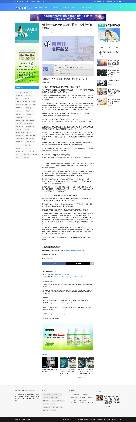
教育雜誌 (20, 117)
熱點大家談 (30, 135)
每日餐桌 (20, 132)
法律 (69, 7)
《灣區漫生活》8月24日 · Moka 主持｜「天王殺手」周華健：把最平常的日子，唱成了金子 (86, 372)
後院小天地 (20, 114)
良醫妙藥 (20, 148)
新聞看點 (30, 120)
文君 (28, 117)
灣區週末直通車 (48, 407)
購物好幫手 (20, 151)
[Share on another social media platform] (92, 263)
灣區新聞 (49, 258)
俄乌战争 (20, 95)
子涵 (32, 104)
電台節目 (89, 7)
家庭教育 (20, 107)
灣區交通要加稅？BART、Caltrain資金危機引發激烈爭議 (114, 62)
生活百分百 (30, 141)
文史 (78, 7)
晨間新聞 (30, 126)
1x (66, 71)
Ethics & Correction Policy (115, 419)
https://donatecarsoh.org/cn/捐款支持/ (73, 250)
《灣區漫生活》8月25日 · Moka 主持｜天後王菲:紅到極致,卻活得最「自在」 (68, 371)
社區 (83, 7)
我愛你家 (30, 114)
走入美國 (30, 151)
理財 (45, 7)
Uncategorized (48, 394)
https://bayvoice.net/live (62, 274)
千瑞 (26, 98)
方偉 (19, 123)
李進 (18, 129)
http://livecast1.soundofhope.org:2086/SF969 (68, 277)
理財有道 (30, 138)
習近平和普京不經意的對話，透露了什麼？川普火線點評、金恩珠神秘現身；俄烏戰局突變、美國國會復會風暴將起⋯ (112, 400)
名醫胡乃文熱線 (21, 101)
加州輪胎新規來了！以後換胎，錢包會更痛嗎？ (114, 72)
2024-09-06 (44, 32)
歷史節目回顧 (97, 1)
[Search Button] (120, 7)
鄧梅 (19, 154)
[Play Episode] (57, 70)
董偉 (28, 148)
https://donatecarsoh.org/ (57, 314)
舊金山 (26, 145)
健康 (64, 7)
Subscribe (62, 73)
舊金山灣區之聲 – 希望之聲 (24, 419)
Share (68, 73)
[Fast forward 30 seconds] (69, 71)
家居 (55, 7)
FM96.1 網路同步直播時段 (109, 1)
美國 (18, 145)
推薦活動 (55, 397)
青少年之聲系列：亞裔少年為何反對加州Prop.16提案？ (114, 91)
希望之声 (20, 111)
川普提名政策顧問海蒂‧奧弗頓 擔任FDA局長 (114, 101)
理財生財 (20, 141)
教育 (60, 7)
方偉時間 (28, 123)
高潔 (19, 157)
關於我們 (119, 1)
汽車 (51, 7)
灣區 (29, 132)
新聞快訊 (20, 120)
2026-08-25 (63, 375)
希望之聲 (29, 111)
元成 (28, 95)
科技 (73, 7)
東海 (26, 129)
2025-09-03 (107, 406)
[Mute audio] (61, 71)
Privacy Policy (92, 419)
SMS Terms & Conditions (102, 419)
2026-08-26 (45, 374)
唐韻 (32, 101)
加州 (18, 98)
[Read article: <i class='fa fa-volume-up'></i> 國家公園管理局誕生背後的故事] (50, 362)
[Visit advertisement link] (68, 18)
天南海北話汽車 (21, 104)
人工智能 (28, 92)
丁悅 (19, 92)
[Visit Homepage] (23, 7)
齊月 (26, 157)
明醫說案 (20, 126)
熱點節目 (20, 138)
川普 (28, 107)
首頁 (36, 7)
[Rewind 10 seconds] (63, 71)
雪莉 (26, 154)
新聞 (40, 7)
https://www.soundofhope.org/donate (61, 303)
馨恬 (34, 154)
